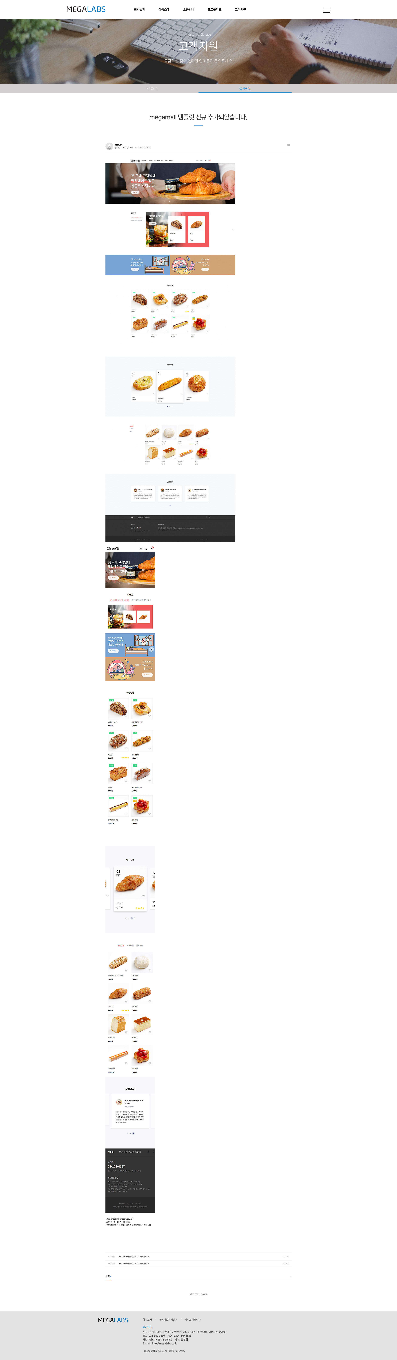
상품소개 (164, 9)
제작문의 (152, 88)
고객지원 (240, 9)
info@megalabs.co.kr (165, 1343)
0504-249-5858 (182, 1335)
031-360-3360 (157, 1335)
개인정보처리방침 (168, 1319)
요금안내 (188, 9)
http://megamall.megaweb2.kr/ (119, 1218)
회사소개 (139, 9)
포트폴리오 (214, 9)
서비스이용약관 (193, 1319)
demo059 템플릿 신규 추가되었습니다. (134, 1263)
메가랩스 (86, 9)
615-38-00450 (164, 1339)
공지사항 (245, 88)
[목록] (288, 145)
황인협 (184, 1339)
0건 (118, 147)
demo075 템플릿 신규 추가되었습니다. (134, 1256)
